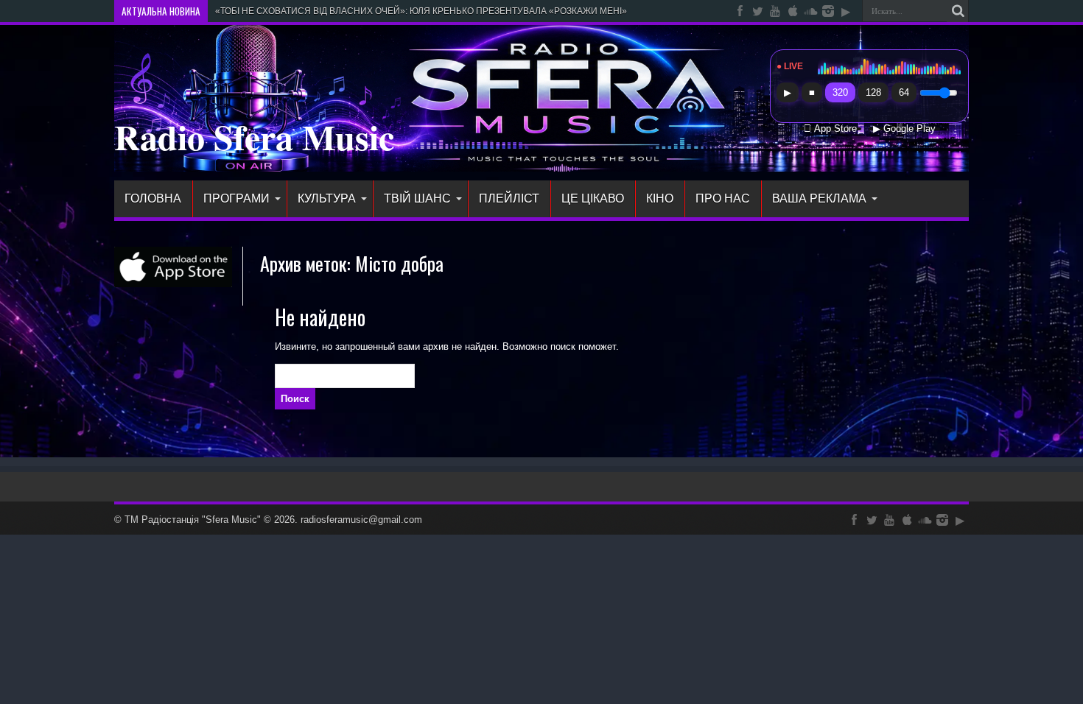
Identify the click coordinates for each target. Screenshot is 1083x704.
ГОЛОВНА (153, 198)
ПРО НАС (722, 198)
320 (840, 92)
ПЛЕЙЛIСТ (509, 198)
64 (904, 92)
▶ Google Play (904, 128)
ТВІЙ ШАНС (417, 198)
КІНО (659, 198)
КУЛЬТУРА (327, 198)
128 (873, 92)
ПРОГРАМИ (236, 198)
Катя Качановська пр (258, 11)
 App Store (830, 128)
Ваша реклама (819, 198)
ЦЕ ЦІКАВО (592, 198)
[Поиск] (958, 11)
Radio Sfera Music (254, 136)
